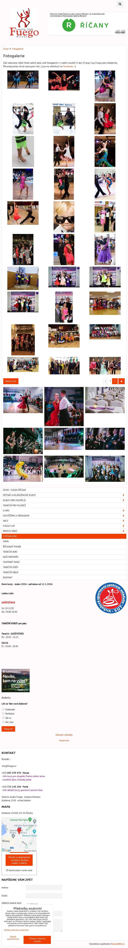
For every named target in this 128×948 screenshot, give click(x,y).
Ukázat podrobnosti (13, 938)
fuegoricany (64, 740)
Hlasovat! (8, 728)
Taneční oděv (10, 567)
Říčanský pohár (12, 546)
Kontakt (7, 577)
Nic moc (9, 722)
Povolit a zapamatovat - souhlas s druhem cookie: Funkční (19, 860)
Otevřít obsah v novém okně (20, 870)
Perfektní (9, 713)
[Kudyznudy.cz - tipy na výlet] (16, 691)
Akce (5, 520)
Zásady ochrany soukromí (16, 930)
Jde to (8, 717)
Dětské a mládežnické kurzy (19, 495)
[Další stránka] (121, 381)
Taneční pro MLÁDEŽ (14, 505)
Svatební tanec (11, 562)
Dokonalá (10, 709)
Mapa (6, 541)
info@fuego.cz (9, 765)
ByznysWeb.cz (118, 943)
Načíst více (10, 381)
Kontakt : (6, 759)
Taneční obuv (10, 572)
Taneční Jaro (10, 551)
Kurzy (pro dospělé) (14, 500)
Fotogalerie (10, 536)
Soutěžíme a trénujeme (16, 515)
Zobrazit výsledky (64, 734)
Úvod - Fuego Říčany (14, 489)
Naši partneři (10, 556)
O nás (6, 510)
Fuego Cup (9, 525)
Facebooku (68, 66)
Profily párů (10, 531)
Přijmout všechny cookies (37, 940)
